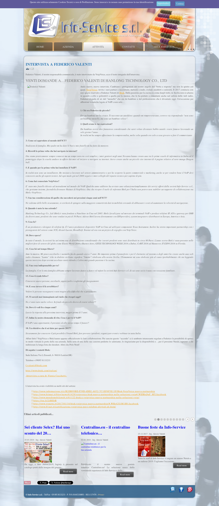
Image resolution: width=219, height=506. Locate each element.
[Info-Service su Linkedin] (172, 491)
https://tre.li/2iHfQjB (45, 400)
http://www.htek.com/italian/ (41, 370)
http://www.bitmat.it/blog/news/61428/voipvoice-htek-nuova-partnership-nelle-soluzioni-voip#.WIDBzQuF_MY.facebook (99, 394)
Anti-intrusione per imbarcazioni (41, 430)
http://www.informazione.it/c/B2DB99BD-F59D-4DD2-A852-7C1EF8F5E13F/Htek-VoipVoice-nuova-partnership (94, 391)
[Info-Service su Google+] (190, 491)
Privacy (101, 494)
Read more (68, 471)
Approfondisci (163, 3)
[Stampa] (27, 68)
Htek (122, 92)
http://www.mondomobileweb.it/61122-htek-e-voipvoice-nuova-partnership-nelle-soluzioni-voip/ (86, 397)
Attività (98, 46)
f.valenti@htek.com (36, 365)
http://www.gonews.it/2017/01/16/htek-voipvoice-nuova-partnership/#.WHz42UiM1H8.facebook (86, 403)
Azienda (68, 46)
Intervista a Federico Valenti (59, 64)
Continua (180, 4)
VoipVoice (92, 89)
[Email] (32, 68)
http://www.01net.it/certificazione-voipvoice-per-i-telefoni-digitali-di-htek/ (74, 406)
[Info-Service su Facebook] (181, 491)
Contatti (128, 46)
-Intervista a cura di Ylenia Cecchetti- (46, 375)
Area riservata (164, 46)
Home (40, 46)
